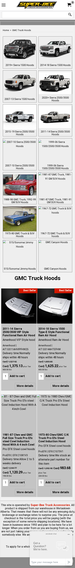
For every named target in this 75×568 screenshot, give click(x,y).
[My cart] (69, 5)
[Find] (70, 15)
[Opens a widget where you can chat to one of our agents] (51, 548)
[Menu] (4, 5)
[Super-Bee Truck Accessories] (37, 5)
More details (25, 386)
